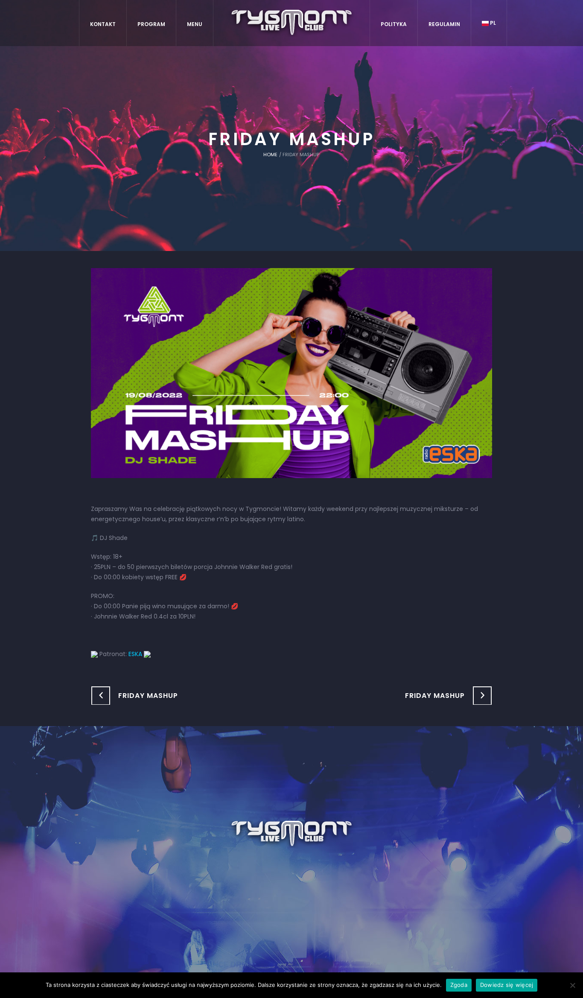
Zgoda (458, 984)
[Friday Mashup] (291, 372)
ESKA (135, 654)
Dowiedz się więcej (506, 984)
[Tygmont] (291, 834)
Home (270, 154)
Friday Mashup (148, 695)
